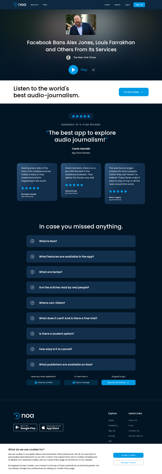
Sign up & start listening (116, 382)
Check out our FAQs (45, 382)
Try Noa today (131, 92)
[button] (76, 241)
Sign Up (139, 4)
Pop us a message (82, 382)
